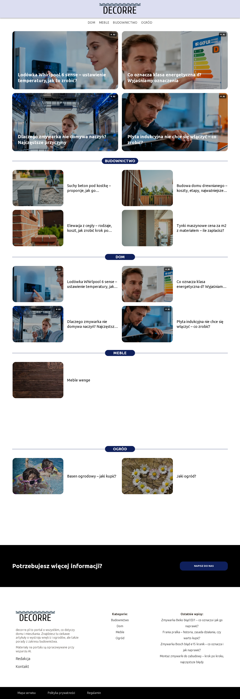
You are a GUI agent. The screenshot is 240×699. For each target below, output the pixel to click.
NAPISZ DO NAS (204, 566)
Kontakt (22, 666)
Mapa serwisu (26, 692)
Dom (91, 22)
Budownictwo (125, 22)
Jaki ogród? (186, 476)
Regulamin (94, 692)
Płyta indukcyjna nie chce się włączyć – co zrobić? (172, 139)
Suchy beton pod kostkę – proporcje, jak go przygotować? (89, 188)
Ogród (146, 22)
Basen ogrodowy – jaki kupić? (91, 476)
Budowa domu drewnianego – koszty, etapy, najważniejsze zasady (202, 188)
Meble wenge (78, 380)
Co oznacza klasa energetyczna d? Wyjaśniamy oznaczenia (164, 77)
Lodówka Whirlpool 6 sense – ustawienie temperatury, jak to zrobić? (62, 77)
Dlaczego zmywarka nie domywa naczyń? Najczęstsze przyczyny (62, 139)
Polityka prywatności (61, 692)
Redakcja (23, 658)
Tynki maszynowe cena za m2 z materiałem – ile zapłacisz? (201, 228)
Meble (104, 22)
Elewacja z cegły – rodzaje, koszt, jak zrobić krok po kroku (89, 228)
